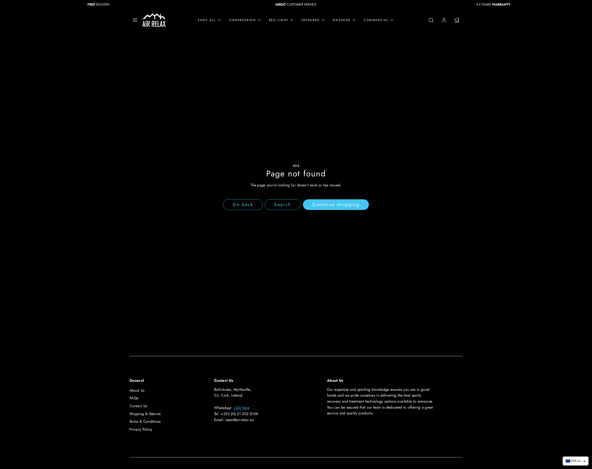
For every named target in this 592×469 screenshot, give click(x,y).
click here (241, 407)
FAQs (134, 398)
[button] (135, 20)
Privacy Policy (141, 429)
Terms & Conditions (145, 421)
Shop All (207, 20)
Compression (242, 20)
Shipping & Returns (145, 413)
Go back (243, 204)
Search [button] (282, 204)
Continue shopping (336, 204)
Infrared (310, 20)
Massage (342, 20)
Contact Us (138, 406)
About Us (137, 390)
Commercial (376, 20)
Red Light (278, 20)
